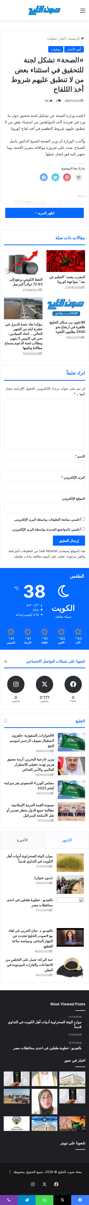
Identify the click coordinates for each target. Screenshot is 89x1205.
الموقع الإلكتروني (73, 498)
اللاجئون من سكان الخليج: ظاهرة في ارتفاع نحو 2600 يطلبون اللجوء (67, 327)
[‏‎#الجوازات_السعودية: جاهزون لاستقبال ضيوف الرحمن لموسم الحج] (71, 742)
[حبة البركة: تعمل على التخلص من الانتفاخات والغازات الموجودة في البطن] (70, 967)
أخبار (62, 38)
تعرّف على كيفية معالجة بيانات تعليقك (39, 556)
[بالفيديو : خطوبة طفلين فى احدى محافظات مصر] (70, 911)
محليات (52, 38)
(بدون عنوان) (43, 878)
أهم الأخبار (74, 49)
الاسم (80, 456)
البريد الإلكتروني (73, 477)
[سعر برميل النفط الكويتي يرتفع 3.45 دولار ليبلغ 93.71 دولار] (72, 1123)
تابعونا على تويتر (72, 1143)
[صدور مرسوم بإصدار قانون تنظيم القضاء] (72, 1079)
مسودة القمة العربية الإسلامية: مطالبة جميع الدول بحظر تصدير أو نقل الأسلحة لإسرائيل (30, 810)
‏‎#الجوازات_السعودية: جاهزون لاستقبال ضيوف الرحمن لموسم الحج (32, 740)
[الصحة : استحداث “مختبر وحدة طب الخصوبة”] (45, 1078)
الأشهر (67, 840)
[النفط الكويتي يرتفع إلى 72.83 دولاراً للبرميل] (23, 262)
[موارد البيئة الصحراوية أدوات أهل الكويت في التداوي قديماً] (70, 863)
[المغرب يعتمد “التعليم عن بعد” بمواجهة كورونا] (65, 261)
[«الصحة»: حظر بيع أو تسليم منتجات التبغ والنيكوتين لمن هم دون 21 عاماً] (17, 1123)
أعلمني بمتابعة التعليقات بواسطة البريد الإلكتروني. (47, 519)
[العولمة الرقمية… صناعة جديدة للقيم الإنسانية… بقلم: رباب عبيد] (45, 1101)
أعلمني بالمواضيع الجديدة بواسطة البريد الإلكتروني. (46, 529)
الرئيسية (74, 38)
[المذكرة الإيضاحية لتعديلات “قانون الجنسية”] (17, 1078)
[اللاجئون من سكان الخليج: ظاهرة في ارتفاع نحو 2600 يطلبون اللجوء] (65, 307)
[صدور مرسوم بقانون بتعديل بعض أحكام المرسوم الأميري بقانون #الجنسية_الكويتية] (72, 1096)
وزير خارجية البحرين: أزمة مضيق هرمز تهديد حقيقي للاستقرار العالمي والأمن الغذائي (30, 764)
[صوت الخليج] (44, 10)
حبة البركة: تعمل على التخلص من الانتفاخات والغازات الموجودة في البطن (29, 964)
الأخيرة (22, 840)
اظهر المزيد (45, 213)
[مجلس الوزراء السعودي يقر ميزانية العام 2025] (71, 789)
